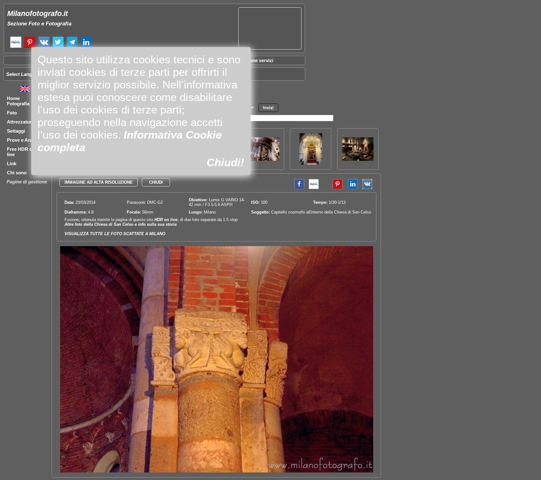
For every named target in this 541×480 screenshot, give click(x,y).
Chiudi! (225, 162)
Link (11, 163)
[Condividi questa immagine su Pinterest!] (333, 187)
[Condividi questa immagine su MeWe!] (314, 187)
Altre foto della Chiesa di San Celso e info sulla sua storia (120, 224)
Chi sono (17, 172)
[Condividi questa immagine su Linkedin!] (351, 187)
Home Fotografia (18, 101)
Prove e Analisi (23, 140)
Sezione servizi (256, 60)
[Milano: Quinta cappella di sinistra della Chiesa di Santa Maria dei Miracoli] (310, 163)
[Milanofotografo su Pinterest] (29, 47)
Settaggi (16, 131)
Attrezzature (20, 121)
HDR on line (166, 219)
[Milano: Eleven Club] (358, 159)
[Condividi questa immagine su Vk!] (367, 187)
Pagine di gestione (27, 181)
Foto (12, 112)
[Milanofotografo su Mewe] (15, 47)
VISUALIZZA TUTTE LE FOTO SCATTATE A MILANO (114, 233)
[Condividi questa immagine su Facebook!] (297, 187)
